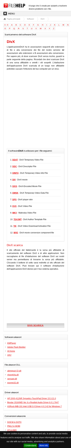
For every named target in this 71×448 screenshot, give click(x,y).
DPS (14, 199)
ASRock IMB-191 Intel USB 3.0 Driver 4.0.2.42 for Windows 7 (34, 406)
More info (43, 445)
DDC (14, 166)
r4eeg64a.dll (13, 375)
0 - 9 (6, 25)
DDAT (15, 160)
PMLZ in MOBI (13, 426)
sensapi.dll (12, 379)
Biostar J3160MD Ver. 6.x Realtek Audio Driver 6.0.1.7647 (33, 402)
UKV (9, 355)
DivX (42, 19)
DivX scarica (35, 325)
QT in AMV (12, 430)
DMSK (15, 193)
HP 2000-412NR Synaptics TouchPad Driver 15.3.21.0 (31, 398)
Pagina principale (13, 19)
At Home (11, 351)
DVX (14, 206)
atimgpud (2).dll (14, 371)
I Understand (30, 445)
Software (30, 19)
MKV (14, 213)
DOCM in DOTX (14, 422)
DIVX (14, 186)
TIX (14, 226)
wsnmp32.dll (13, 383)
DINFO (15, 173)
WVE (16, 233)
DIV (14, 180)
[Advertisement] (35, 111)
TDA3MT (18, 219)
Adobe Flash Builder (16, 347)
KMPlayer (11, 343)
